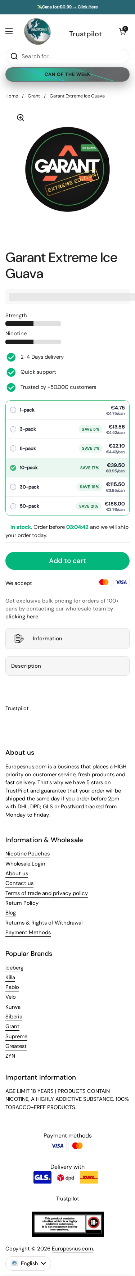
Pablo (12, 987)
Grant (34, 96)
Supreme (16, 1036)
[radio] (67, 410)
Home (11, 96)
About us (16, 873)
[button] (122, 31)
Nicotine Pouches (27, 853)
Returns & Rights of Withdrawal (43, 922)
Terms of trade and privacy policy (46, 893)
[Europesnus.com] (37, 31)
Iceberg (14, 967)
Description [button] (26, 665)
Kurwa (13, 1007)
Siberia (13, 1016)
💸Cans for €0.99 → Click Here (67, 7)
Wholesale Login (25, 863)
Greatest (16, 1046)
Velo (10, 996)
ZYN (10, 1055)
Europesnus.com (72, 1248)
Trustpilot (85, 33)
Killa (10, 977)
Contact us (19, 883)
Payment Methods (28, 932)
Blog (10, 912)
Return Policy (22, 903)
